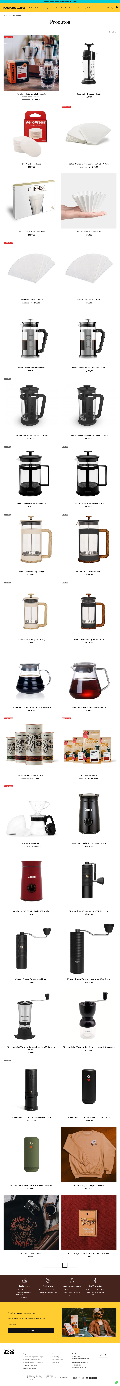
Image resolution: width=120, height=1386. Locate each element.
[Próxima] (74, 1265)
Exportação (87, 8)
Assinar (31, 1330)
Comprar (47, 8)
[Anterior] (45, 1265)
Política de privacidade (30, 1365)
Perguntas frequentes (30, 1354)
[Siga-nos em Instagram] (100, 1355)
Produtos (55, 8)
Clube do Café (52, 1290)
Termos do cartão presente (31, 1359)
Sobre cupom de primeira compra (33, 1356)
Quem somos (56, 1354)
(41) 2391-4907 (76, 1356)
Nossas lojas (56, 1356)
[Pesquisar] (108, 8)
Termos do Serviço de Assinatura (33, 1362)
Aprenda (63, 8)
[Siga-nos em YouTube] (105, 1355)
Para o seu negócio (75, 8)
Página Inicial (7, 15)
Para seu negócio (57, 1359)
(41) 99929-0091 (76, 1365)
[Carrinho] (115, 8)
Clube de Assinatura (35, 8)
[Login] (112, 8)
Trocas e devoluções (29, 1368)
